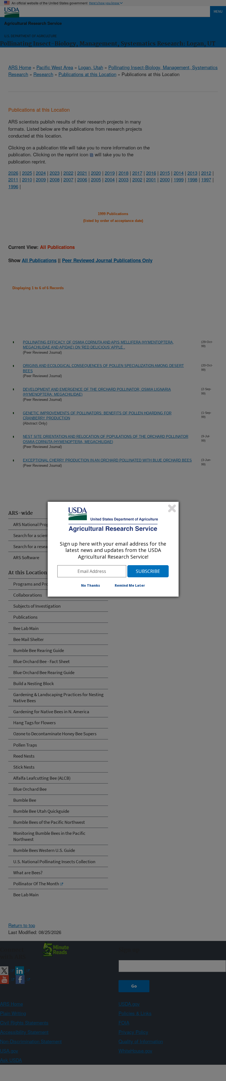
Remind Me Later (130, 585)
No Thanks (90, 585)
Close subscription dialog (172, 508)
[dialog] (113, 549)
